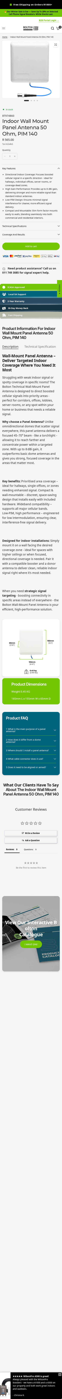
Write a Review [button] (32, 833)
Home (4, 37)
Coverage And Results (13, 234)
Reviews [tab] (10, 849)
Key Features (8, 168)
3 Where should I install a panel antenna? (27, 750)
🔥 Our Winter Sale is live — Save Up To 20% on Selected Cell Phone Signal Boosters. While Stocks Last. (31, 13)
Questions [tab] (28, 849)
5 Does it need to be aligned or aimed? (26, 767)
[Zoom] (55, 44)
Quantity (6, 150)
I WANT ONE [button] (31, 944)
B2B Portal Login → (49, 20)
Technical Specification (40, 347)
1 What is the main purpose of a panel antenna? (25, 730)
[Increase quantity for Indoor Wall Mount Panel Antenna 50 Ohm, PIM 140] (14, 156)
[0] (57, 28)
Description (10, 347)
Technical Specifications (14, 226)
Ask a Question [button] (32, 840)
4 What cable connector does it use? (24, 758)
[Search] (52, 28)
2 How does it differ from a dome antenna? (23, 740)
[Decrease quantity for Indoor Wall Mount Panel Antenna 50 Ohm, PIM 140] (4, 156)
